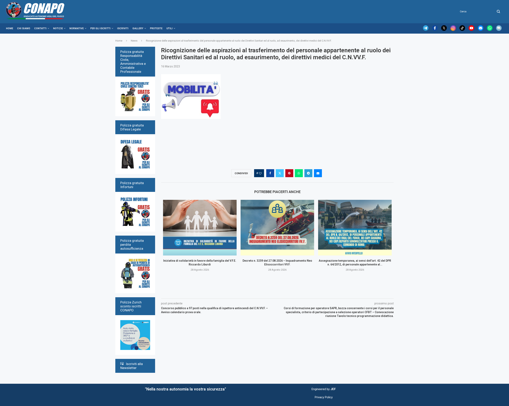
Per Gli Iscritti (100, 28)
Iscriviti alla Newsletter (131, 366)
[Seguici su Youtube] (472, 30)
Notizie (58, 28)
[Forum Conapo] (499, 30)
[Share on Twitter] (280, 173)
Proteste (156, 28)
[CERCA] (498, 11)
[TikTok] (462, 30)
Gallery (137, 28)
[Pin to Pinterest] (289, 173)
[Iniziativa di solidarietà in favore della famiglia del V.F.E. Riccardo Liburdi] (200, 227)
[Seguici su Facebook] (435, 30)
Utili (169, 28)
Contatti (40, 28)
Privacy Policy (324, 397)
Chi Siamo (23, 28)
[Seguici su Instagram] (453, 30)
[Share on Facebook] (270, 173)
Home (9, 28)
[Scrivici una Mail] (481, 30)
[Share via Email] (318, 173)
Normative (76, 28)
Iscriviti (122, 28)
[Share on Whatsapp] (299, 173)
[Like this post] (260, 173)
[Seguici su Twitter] (444, 30)
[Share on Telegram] (308, 173)
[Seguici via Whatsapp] (490, 30)
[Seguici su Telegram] (426, 30)
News (134, 40)
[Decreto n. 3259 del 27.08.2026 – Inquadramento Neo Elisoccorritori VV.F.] (277, 227)
